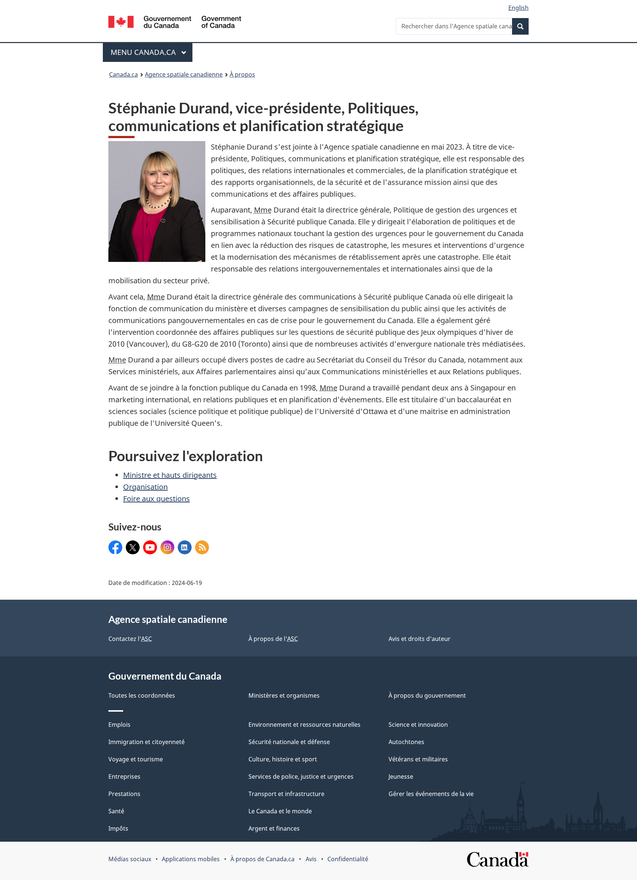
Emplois (119, 725)
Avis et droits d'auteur (419, 639)
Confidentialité (347, 859)
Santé (116, 811)
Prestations (124, 794)
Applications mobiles (191, 859)
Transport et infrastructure (286, 794)
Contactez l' (130, 639)
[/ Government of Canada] (174, 23)
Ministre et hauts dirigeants (170, 475)
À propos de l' (273, 639)
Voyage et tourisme (135, 759)
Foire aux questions (156, 499)
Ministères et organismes (284, 695)
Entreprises (124, 776)
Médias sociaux (129, 859)
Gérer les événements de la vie (431, 794)
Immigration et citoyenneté (146, 742)
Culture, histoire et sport (282, 759)
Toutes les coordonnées (141, 695)
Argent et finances (274, 828)
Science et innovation (418, 725)
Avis (311, 859)
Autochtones (406, 742)
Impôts (118, 828)
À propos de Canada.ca (262, 859)
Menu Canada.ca (144, 52)
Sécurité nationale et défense (289, 742)
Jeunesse (401, 776)
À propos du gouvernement (427, 695)
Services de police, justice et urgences (301, 776)
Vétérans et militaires (418, 759)
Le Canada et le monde (280, 811)
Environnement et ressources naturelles (304, 725)
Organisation (145, 487)
